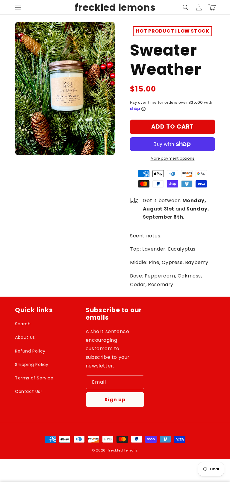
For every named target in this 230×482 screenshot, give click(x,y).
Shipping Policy (32, 364)
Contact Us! (28, 391)
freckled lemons (123, 450)
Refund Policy (30, 351)
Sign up (115, 399)
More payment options (173, 158)
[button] (18, 7)
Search (23, 324)
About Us (25, 337)
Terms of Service (34, 378)
